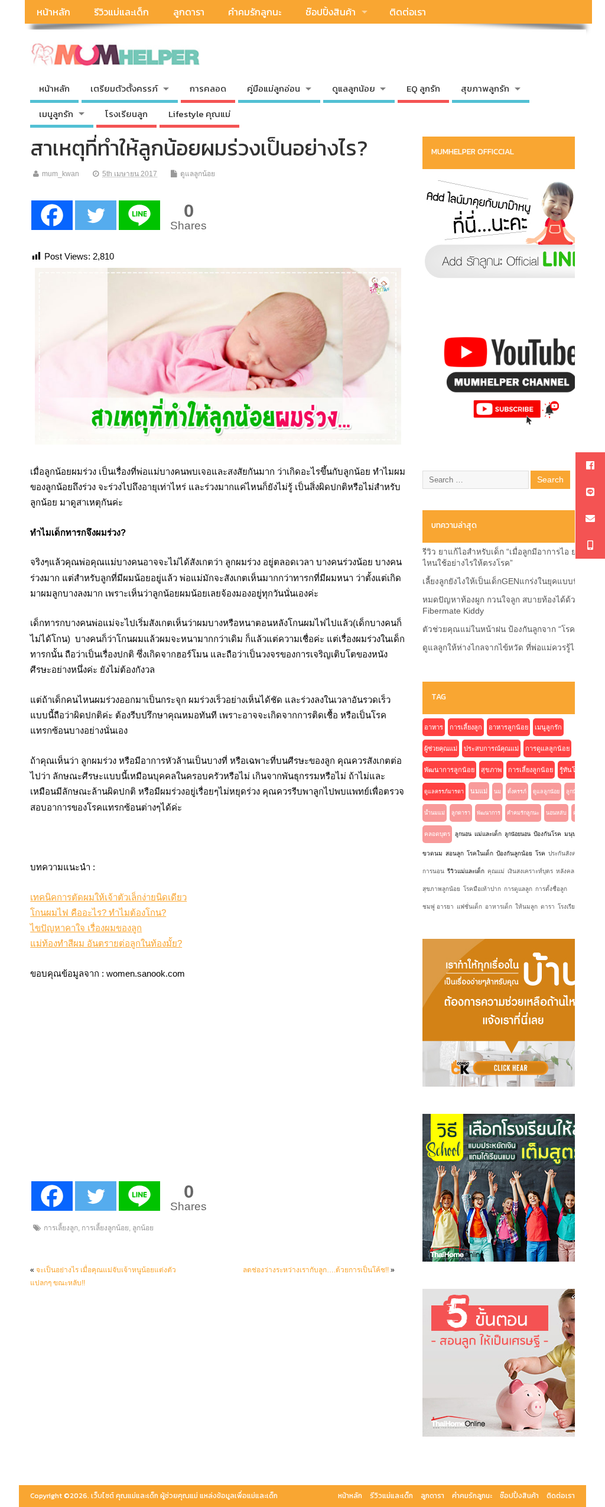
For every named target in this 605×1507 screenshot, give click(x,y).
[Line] (139, 215)
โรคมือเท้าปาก (482, 889)
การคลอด (208, 88)
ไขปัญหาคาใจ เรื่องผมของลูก (86, 928)
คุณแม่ (496, 871)
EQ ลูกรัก (423, 88)
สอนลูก (454, 853)
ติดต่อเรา (407, 12)
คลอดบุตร (437, 834)
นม (497, 792)
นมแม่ (478, 791)
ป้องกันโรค (547, 834)
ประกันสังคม (564, 853)
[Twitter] (95, 215)
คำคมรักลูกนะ (254, 12)
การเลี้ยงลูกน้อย (105, 1228)
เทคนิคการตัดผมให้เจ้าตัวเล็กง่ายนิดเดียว (108, 897)
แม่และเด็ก (488, 834)
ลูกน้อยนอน (518, 834)
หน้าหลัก (53, 12)
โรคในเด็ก (480, 853)
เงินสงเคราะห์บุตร (530, 871)
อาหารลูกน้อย (508, 727)
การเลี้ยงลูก (61, 1228)
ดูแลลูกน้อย (197, 174)
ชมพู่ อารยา (438, 906)
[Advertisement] (118, 1101)
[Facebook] (52, 215)
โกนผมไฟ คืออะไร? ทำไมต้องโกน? (98, 913)
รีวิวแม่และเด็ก (121, 12)
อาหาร (433, 727)
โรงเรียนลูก (126, 114)
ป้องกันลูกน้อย (514, 853)
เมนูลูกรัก (548, 727)
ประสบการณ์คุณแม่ (491, 748)
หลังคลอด (569, 871)
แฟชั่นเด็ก (469, 906)
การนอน (433, 871)
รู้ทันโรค (571, 769)
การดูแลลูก (518, 889)
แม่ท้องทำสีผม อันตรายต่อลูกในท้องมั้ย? (106, 943)
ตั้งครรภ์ (517, 792)
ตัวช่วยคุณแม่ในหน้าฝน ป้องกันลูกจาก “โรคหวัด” (507, 629)
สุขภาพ (491, 769)
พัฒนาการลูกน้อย (449, 769)
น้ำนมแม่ (434, 813)
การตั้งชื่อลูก (551, 889)
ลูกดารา (188, 12)
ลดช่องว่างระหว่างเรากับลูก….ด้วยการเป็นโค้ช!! (316, 1270)
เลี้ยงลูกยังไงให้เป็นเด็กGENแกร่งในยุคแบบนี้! (501, 581)
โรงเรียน (568, 906)
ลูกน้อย (143, 1228)
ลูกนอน (463, 834)
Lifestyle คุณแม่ (199, 114)
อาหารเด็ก (498, 906)
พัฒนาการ (488, 813)
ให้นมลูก (526, 906)
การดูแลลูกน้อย (547, 748)
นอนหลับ (556, 813)
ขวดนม (432, 853)
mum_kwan (60, 174)
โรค (540, 853)
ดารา (548, 906)
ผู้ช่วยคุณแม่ (440, 748)
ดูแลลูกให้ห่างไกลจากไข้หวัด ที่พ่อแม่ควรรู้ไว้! (501, 647)
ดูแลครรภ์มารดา (444, 792)
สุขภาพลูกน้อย (441, 889)
